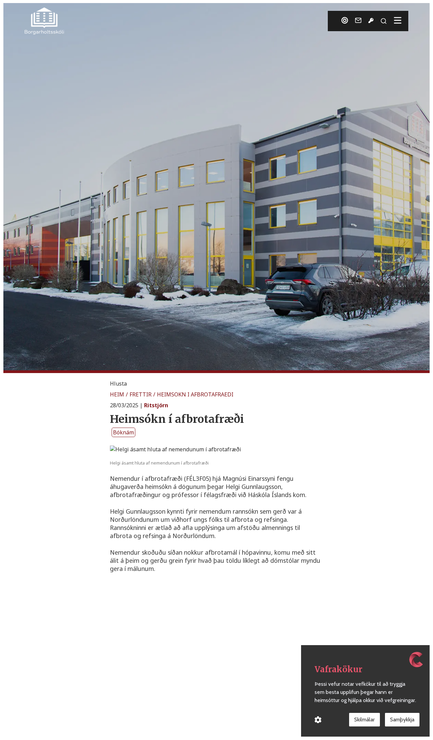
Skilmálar (364, 719)
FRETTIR (141, 394)
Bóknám (123, 432)
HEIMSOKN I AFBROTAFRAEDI (195, 394)
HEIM (117, 394)
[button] (118, 383)
